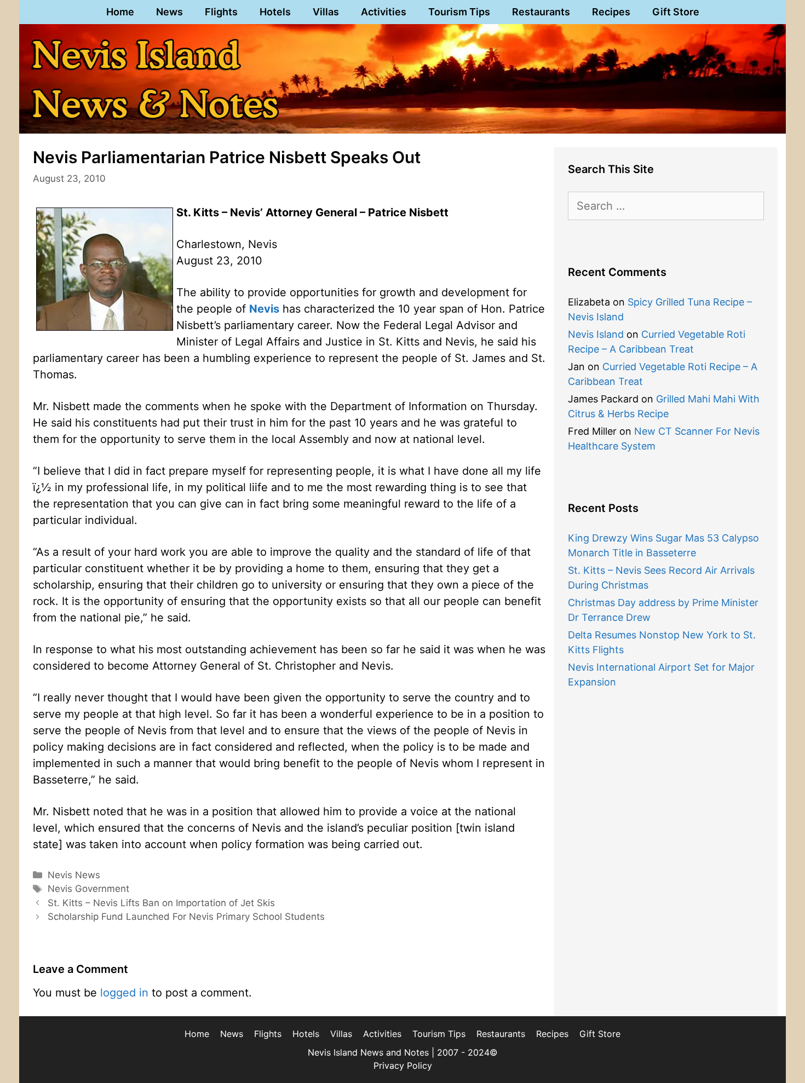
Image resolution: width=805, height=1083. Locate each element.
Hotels (275, 12)
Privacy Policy (402, 1065)
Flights (221, 12)
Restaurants (541, 12)
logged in (124, 992)
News (169, 12)
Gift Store (675, 12)
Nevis (264, 308)
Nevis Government (88, 888)
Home (120, 12)
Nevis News (74, 874)
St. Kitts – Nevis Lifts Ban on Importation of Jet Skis (161, 902)
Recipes (611, 12)
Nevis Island (596, 334)
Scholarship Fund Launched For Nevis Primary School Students (186, 916)
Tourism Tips (459, 12)
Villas (326, 12)
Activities (383, 12)
